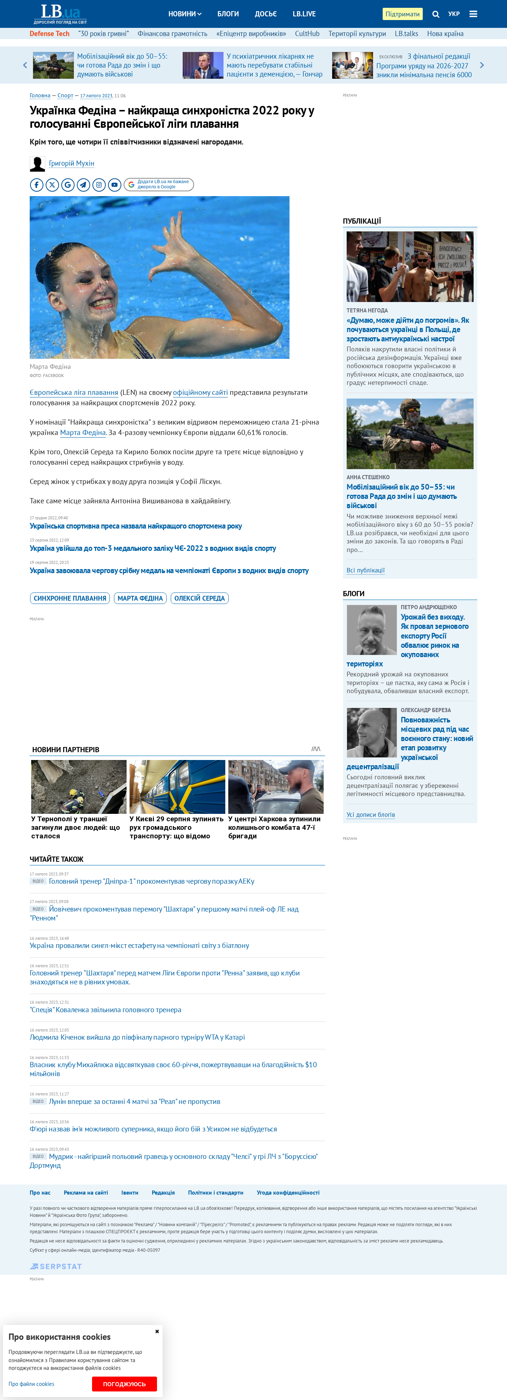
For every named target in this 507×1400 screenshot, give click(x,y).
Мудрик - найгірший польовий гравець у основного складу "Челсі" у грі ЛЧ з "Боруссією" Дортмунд (173, 1160)
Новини (182, 13)
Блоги (228, 13)
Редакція (163, 1192)
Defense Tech (49, 33)
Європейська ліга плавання (74, 392)
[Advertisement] (177, 675)
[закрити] (157, 1331)
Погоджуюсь (124, 1384)
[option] (104, 65)
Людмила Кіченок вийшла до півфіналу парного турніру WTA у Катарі (137, 1037)
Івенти (129, 1192)
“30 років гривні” (103, 33)
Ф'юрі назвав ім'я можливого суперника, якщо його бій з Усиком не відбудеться (153, 1129)
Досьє (266, 13)
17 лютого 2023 (96, 95)
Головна (40, 95)
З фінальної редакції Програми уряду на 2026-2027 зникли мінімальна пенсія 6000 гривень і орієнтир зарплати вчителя (424, 74)
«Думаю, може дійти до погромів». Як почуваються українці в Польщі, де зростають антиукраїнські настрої (408, 329)
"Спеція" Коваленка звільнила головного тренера (105, 1009)
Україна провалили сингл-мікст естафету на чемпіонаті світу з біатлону (139, 945)
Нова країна (445, 33)
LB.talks (406, 33)
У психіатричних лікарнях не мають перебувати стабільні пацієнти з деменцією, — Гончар (275, 65)
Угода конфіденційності (288, 1192)
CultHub (307, 33)
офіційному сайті (200, 392)
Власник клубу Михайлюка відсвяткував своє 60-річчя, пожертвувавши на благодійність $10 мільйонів (173, 1069)
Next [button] (482, 65)
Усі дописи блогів (371, 815)
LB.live (304, 13)
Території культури (357, 33)
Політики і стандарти (215, 1192)
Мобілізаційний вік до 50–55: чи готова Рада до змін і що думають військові (122, 65)
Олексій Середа (199, 598)
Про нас (40, 1192)
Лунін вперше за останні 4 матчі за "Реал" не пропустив (126, 1101)
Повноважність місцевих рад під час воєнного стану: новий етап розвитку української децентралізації (410, 743)
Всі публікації (366, 570)
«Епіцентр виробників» (251, 33)
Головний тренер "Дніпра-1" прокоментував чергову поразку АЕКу (143, 881)
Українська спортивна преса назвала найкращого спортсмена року (136, 526)
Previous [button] (25, 65)
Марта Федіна (83, 432)
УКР (454, 14)
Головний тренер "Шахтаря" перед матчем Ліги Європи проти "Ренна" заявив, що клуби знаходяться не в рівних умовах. (165, 977)
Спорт (65, 95)
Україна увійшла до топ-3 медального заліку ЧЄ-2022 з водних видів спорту (153, 548)
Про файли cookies (31, 1383)
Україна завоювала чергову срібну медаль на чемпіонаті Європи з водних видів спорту (169, 570)
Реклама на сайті (86, 1192)
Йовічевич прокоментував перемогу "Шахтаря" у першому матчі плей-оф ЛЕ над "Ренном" (164, 913)
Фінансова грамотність (172, 33)
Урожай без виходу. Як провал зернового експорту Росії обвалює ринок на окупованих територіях (407, 640)
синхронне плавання (70, 598)
